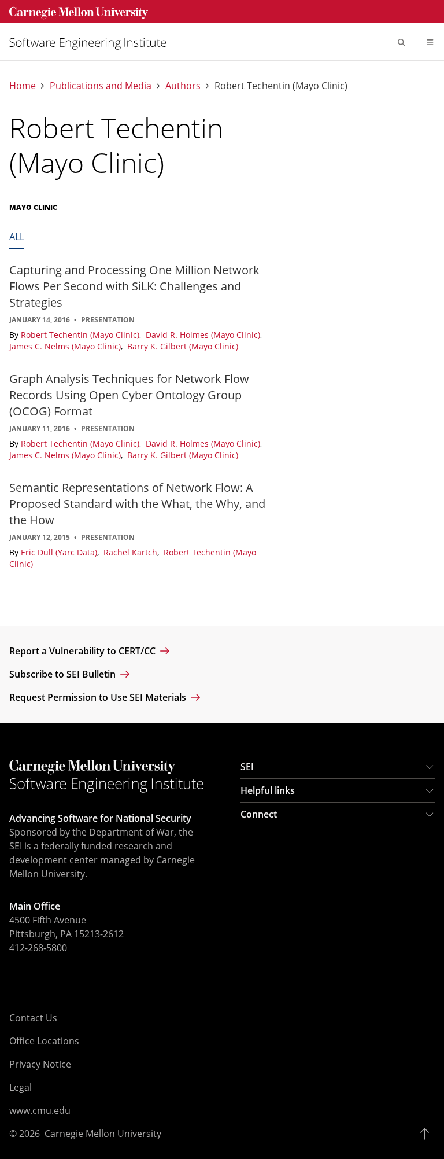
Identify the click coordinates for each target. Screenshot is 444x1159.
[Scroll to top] (427, 1133)
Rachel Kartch (131, 552)
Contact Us (33, 1017)
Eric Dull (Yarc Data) (60, 552)
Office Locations (44, 1041)
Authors (183, 86)
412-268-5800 (38, 947)
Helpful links (267, 790)
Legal (20, 1087)
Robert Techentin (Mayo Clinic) (81, 334)
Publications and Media (100, 86)
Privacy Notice (40, 1064)
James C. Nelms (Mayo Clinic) (66, 346)
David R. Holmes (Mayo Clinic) (204, 334)
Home (22, 86)
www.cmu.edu (40, 1110)
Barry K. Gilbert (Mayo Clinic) (182, 346)
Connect (258, 814)
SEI (247, 766)
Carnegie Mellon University (103, 1133)
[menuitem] (92, 42)
